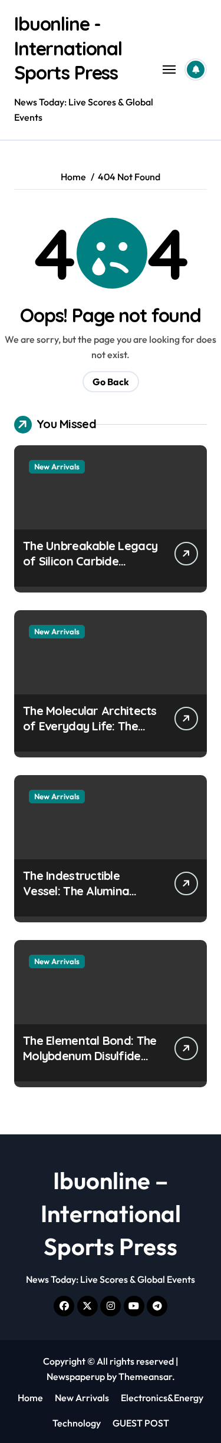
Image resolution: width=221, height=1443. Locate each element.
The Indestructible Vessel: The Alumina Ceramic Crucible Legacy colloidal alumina (89, 898)
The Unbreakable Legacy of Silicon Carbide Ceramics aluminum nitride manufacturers (90, 568)
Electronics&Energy (162, 1398)
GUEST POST (141, 1423)
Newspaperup (76, 1376)
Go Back (111, 382)
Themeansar (145, 1376)
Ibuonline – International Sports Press (111, 1213)
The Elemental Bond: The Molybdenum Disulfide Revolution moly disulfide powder (90, 1063)
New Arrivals (57, 466)
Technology (76, 1423)
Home (30, 1398)
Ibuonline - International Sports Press (68, 48)
